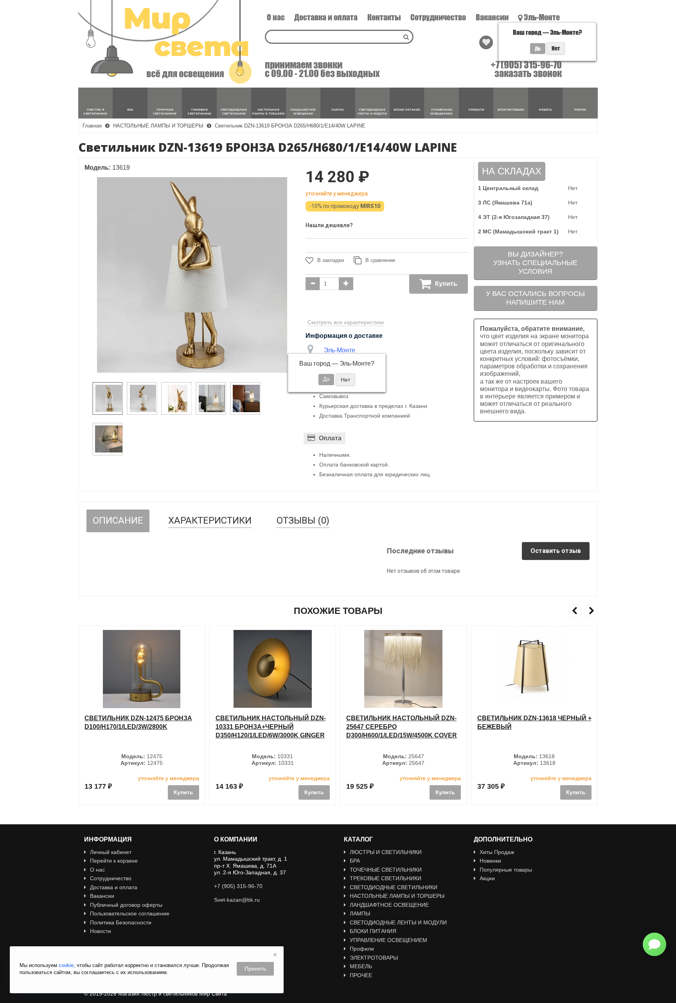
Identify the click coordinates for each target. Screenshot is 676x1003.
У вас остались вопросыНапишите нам (535, 298)
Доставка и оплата (326, 17)
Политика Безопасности (120, 922)
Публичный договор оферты (126, 905)
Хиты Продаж (497, 852)
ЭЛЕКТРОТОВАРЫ (374, 958)
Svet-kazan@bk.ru (237, 900)
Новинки (490, 861)
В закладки (330, 260)
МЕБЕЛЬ (361, 966)
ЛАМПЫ (360, 913)
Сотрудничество (438, 17)
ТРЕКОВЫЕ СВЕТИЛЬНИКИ (385, 878)
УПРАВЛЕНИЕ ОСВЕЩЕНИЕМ (388, 940)
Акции (487, 878)
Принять (255, 968)
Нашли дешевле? (329, 225)
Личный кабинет (110, 852)
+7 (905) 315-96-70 (526, 65)
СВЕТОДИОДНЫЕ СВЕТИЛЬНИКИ (393, 887)
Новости (100, 931)
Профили (362, 949)
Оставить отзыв (555, 550)
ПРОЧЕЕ (361, 975)
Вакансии (492, 17)
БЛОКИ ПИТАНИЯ (373, 931)
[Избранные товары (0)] (486, 42)
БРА (355, 861)
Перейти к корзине (114, 861)
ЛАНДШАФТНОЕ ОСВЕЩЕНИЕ (389, 905)
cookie (66, 965)
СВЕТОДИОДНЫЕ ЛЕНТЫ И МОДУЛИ (398, 922)
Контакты (384, 17)
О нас (276, 17)
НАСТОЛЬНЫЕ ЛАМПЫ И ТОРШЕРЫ (397, 896)
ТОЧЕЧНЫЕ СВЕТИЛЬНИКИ (386, 870)
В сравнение (380, 260)
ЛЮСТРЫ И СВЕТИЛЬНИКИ (386, 852)
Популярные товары (506, 870)
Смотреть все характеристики (345, 322)
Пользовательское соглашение (129, 913)
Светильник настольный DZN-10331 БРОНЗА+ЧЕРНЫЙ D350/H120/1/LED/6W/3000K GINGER (271, 726)
